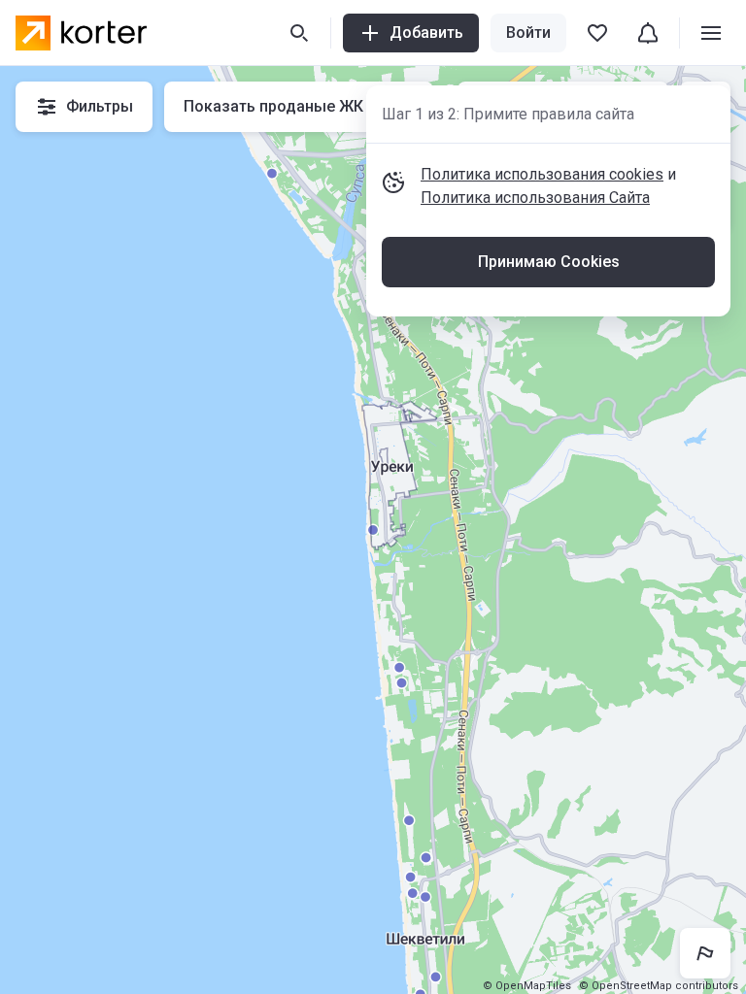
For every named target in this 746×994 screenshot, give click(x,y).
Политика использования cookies (542, 174)
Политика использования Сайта (535, 197)
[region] (373, 530)
